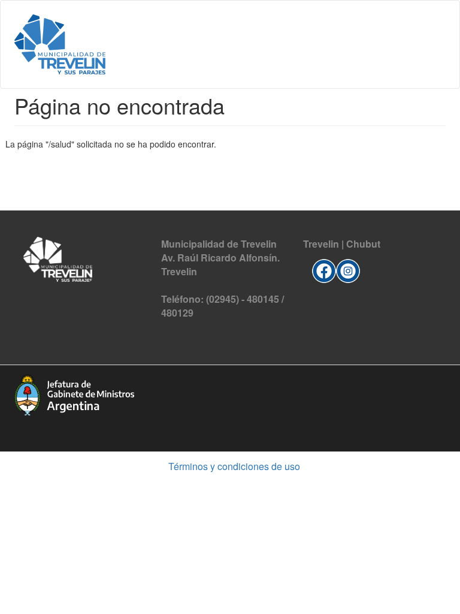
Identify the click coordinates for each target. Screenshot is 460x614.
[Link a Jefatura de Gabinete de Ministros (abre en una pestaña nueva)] (74, 393)
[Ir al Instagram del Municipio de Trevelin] (348, 269)
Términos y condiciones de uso (234, 466)
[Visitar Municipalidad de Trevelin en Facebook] (324, 269)
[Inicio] (59, 44)
